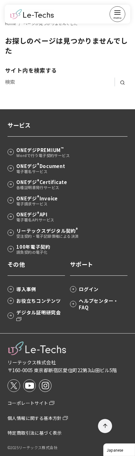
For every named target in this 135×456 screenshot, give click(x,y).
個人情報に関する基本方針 (35, 418)
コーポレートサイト (28, 403)
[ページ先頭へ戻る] (105, 426)
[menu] (117, 14)
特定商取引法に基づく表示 (35, 433)
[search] (122, 82)
